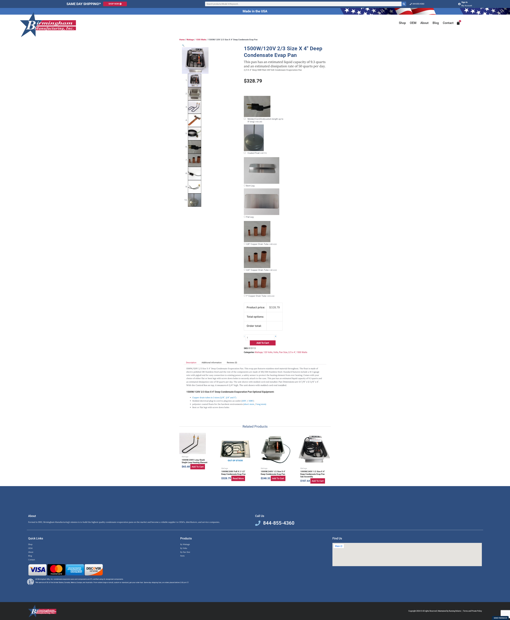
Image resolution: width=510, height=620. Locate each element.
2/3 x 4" (292, 352)
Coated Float (257, 153)
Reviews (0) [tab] (232, 362)
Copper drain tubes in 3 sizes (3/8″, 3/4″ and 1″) (214, 397)
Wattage (190, 39)
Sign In (464, 2)
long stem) (261, 404)
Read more (238, 478)
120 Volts (268, 352)
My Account (466, 5)
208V (251, 401)
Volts (275, 352)
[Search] (403, 4)
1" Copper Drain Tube (260, 296)
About (424, 23)
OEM (413, 23)
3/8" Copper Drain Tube (261, 244)
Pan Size (283, 352)
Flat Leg (250, 217)
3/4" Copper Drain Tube (261, 270)
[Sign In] (459, 4)
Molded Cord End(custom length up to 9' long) (265, 120)
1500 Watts (201, 39)
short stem (249, 404)
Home (182, 39)
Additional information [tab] (212, 362)
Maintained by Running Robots (449, 611)
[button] (183, 45)
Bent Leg (250, 185)
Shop (402, 23)
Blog (436, 23)
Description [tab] (191, 362)
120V (244, 401)
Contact (448, 23)
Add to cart (262, 342)
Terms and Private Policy (472, 611)
